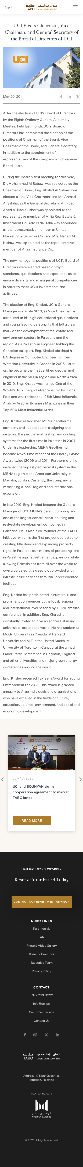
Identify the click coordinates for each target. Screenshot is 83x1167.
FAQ (41, 937)
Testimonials (41, 928)
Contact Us (41, 1021)
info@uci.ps (41, 1003)
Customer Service (41, 1012)
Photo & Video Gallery (41, 945)
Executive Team (41, 962)
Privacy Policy (41, 971)
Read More (32, 820)
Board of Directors (41, 954)
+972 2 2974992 (48, 869)
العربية (7, 7)
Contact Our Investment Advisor (41, 901)
